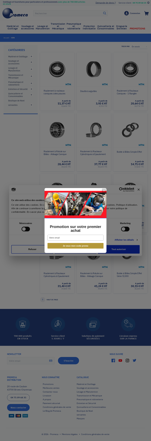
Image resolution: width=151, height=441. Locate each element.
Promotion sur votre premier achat (75, 228)
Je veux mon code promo (75, 246)
